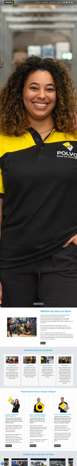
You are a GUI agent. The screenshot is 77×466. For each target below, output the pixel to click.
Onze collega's (45, 2)
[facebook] (66, 2)
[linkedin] (64, 2)
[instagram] (72, 2)
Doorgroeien (52, 2)
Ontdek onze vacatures (38, 303)
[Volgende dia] (71, 464)
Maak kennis (8, 445)
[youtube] (69, 2)
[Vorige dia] (5, 464)
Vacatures (38, 2)
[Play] (38, 464)
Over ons (59, 2)
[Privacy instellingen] (2, 463)
